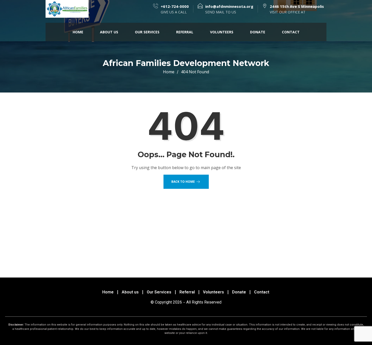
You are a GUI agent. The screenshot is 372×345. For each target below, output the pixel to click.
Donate (257, 32)
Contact (291, 32)
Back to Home (183, 181)
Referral (184, 32)
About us (109, 32)
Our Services (147, 32)
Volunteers (221, 32)
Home (78, 32)
